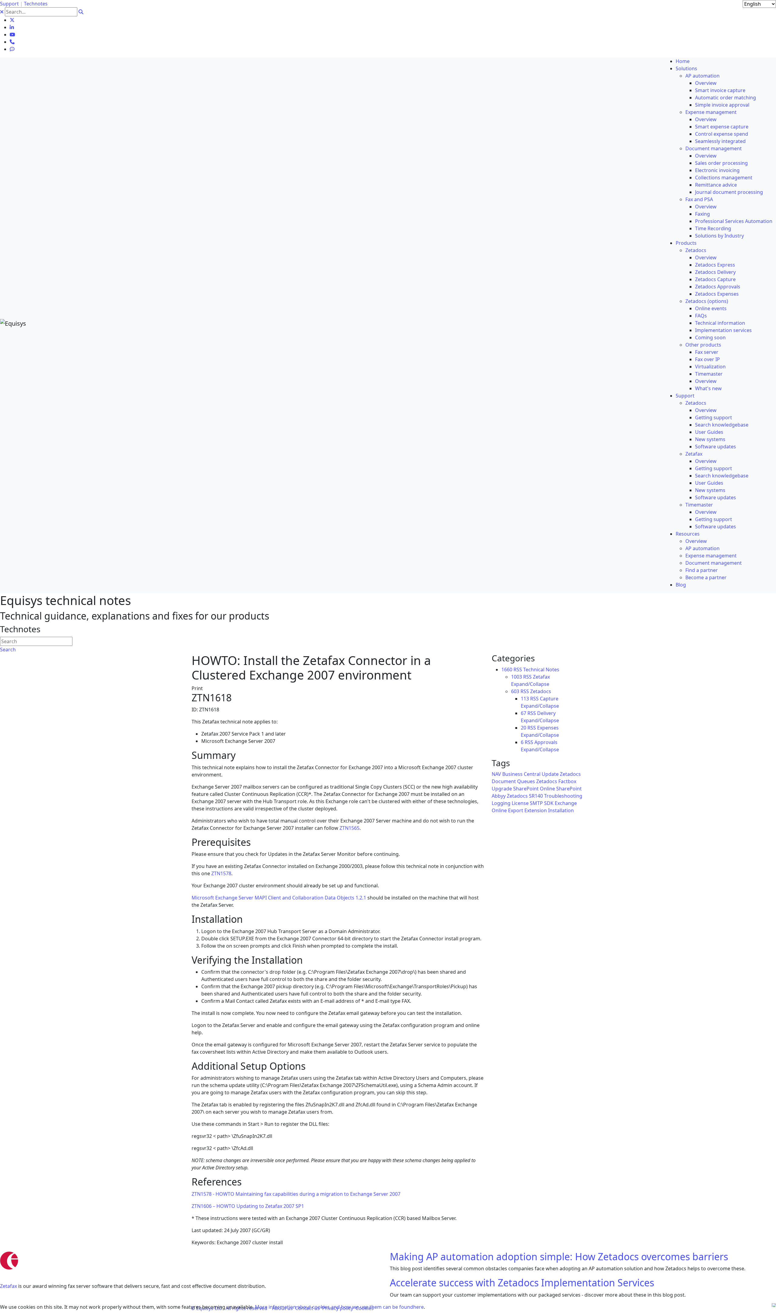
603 (515, 691)
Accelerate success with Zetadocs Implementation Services (522, 1282)
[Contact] (12, 41)
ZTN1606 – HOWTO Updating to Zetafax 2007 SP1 (248, 1206)
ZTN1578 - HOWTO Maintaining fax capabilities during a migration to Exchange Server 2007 (296, 1194)
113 (525, 698)
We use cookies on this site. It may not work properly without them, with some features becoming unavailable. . (212, 1307)
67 (523, 713)
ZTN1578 (221, 873)
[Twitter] (12, 20)
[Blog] (12, 49)
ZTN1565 (350, 828)
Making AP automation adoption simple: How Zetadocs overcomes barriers (559, 1256)
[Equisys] (13, 322)
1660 (506, 669)
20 (523, 727)
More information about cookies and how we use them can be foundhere (339, 1307)
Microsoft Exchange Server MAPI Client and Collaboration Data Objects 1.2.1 (279, 897)
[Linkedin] (12, 27)
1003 (516, 676)
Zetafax (8, 1286)
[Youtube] (12, 34)
